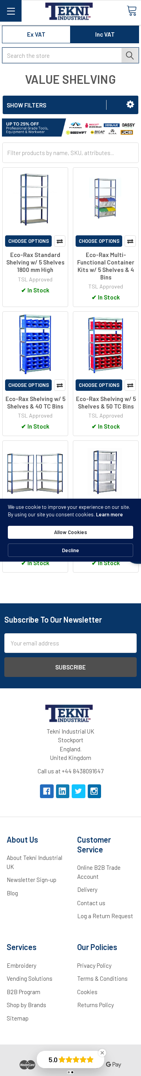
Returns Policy (95, 1004)
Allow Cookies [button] (70, 532)
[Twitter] (78, 791)
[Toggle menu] (11, 11)
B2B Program (23, 991)
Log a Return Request (105, 915)
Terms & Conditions (102, 978)
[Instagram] (94, 791)
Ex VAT (36, 34)
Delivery (87, 889)
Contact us (91, 902)
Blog (12, 893)
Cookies (87, 991)
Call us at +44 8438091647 (70, 771)
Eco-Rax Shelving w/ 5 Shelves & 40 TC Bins (35, 402)
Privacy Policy (94, 965)
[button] (130, 104)
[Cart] (131, 11)
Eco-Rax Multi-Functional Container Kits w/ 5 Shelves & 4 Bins (105, 265)
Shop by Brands (26, 1004)
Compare (59, 241)
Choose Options (28, 241)
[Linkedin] (63, 791)
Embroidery (21, 965)
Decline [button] (70, 550)
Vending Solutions (29, 978)
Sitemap (18, 1018)
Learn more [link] (109, 514)
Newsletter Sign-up (31, 879)
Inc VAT (105, 34)
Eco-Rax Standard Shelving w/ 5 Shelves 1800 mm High (35, 262)
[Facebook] (47, 791)
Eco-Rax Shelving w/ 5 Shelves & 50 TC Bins (106, 402)
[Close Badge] (102, 1053)
